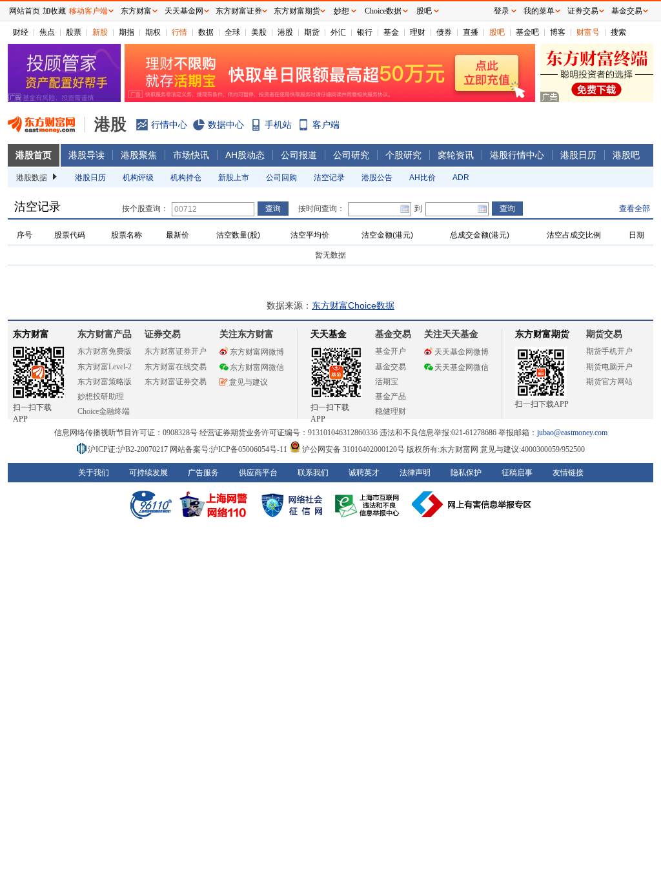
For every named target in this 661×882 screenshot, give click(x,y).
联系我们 (313, 472)
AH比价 (422, 177)
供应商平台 (258, 472)
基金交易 (390, 366)
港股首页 (33, 155)
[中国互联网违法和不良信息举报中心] (472, 504)
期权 (153, 32)
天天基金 (328, 334)
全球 (232, 32)
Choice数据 (383, 10)
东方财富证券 (239, 10)
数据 (206, 32)
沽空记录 (329, 177)
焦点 (47, 32)
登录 (501, 10)
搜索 (618, 32)
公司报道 (299, 155)
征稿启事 (517, 472)
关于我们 (93, 472)
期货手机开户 (609, 351)
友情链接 (568, 472)
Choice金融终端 (103, 411)
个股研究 (403, 155)
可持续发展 (148, 472)
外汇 (338, 32)
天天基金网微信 (461, 367)
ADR (461, 177)
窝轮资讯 (456, 155)
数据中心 (226, 124)
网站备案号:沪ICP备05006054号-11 (229, 449)
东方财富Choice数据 (353, 305)
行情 (179, 32)
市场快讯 (191, 155)
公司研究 (351, 155)
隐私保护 (466, 472)
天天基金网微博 (461, 351)
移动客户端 (88, 10)
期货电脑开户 (609, 366)
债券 (444, 32)
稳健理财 (390, 411)
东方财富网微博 (257, 351)
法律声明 (415, 472)
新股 (100, 32)
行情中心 (169, 124)
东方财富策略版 (104, 381)
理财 (417, 32)
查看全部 (634, 208)
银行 (364, 32)
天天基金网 (184, 10)
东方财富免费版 (104, 351)
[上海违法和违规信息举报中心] (369, 504)
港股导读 (86, 155)
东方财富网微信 (257, 367)
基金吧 (527, 32)
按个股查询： (145, 208)
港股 (285, 32)
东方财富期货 (542, 334)
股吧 (497, 32)
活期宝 (386, 381)
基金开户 (390, 351)
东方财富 (31, 334)
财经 (20, 32)
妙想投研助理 (100, 396)
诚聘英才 (364, 472)
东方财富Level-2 (104, 366)
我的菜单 (539, 10)
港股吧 (626, 155)
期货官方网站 (609, 381)
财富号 (588, 32)
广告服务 (203, 472)
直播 (470, 32)
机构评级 (138, 177)
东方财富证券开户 (176, 351)
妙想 (341, 10)
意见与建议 (248, 382)
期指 (126, 32)
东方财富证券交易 (176, 381)
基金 (391, 32)
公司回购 (281, 177)
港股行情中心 (517, 155)
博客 (557, 32)
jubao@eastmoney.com (572, 432)
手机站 (278, 124)
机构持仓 (185, 177)
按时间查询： (321, 208)
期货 (312, 32)
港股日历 (578, 155)
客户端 (326, 124)
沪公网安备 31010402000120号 (353, 449)
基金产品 (390, 396)
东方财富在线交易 (176, 366)
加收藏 (54, 10)
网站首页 (24, 10)
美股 (259, 32)
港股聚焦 (139, 155)
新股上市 (233, 177)
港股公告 (376, 177)
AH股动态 (245, 155)
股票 (73, 32)
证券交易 (582, 10)
